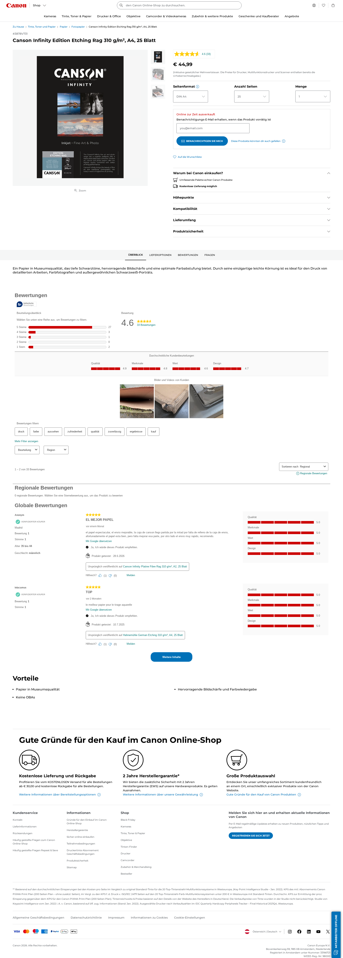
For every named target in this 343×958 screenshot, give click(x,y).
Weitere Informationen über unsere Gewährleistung (160, 794)
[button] (197, 86)
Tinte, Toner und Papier (42, 26)
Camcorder (127, 860)
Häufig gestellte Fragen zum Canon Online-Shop (34, 841)
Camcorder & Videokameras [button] (166, 16)
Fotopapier (78, 26)
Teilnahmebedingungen (81, 843)
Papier (63, 26)
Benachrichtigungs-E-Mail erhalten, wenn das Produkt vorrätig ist (223, 119)
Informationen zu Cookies (149, 917)
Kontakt (17, 819)
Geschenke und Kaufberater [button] (259, 16)
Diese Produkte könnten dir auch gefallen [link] (255, 141)
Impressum (116, 917)
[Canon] (16, 5)
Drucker (125, 853)
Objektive (126, 839)
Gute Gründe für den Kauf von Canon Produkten (261, 794)
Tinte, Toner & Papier (133, 833)
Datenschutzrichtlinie (86, 917)
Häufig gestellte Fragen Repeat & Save (35, 850)
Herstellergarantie (77, 830)
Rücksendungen (22, 833)
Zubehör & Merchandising (136, 866)
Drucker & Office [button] (109, 16)
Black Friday (128, 819)
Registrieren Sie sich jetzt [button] (251, 835)
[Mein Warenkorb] (333, 5)
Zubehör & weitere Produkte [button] (212, 16)
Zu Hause (18, 26)
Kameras (126, 826)
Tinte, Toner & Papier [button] (77, 16)
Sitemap (72, 867)
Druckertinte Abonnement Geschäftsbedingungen (83, 852)
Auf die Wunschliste (190, 156)
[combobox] (179, 5)
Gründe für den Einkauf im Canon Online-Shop (87, 821)
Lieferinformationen (25, 826)
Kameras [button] (50, 16)
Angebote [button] (292, 16)
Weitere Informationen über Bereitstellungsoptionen (57, 794)
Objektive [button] (133, 16)
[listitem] (158, 57)
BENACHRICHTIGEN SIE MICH (204, 141)
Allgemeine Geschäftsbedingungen (38, 917)
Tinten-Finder (129, 846)
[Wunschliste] (323, 5)
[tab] (135, 255)
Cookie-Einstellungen (189, 917)
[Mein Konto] (314, 5)
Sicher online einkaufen (80, 836)
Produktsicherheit (77, 860)
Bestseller (126, 873)
